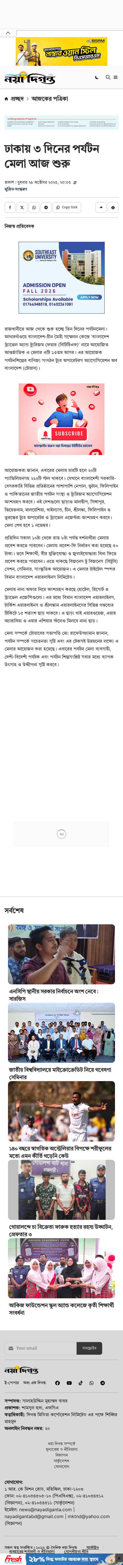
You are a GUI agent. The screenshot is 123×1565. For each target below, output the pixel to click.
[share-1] (10, 207)
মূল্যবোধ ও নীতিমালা (62, 1449)
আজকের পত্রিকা (50, 98)
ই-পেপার (12, 1382)
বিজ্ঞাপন (61, 1455)
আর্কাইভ (92, 1548)
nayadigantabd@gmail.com (34, 1516)
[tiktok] (79, 1383)
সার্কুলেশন (61, 1460)
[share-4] (46, 207)
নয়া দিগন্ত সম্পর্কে (61, 1443)
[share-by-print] (113, 207)
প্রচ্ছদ (17, 98)
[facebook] (56, 1383)
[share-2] (22, 207)
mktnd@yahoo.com (89, 1516)
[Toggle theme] (97, 77)
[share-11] (101, 207)
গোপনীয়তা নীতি (76, 1552)
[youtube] (68, 1383)
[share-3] (34, 207)
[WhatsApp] (90, 1383)
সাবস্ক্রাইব (89, 1348)
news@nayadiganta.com (45, 1509)
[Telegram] (100, 1383)
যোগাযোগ (61, 1466)
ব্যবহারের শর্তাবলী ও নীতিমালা (32, 1552)
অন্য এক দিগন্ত (34, 1382)
